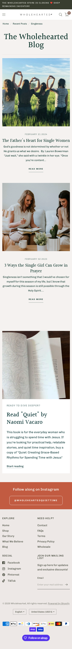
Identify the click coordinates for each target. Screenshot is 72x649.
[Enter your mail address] (66, 584)
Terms (41, 536)
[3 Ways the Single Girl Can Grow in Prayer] (36, 217)
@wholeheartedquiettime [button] (36, 500)
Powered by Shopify (59, 603)
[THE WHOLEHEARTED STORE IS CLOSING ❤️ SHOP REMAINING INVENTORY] (36, 4)
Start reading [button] (15, 466)
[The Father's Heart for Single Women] (36, 92)
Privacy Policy (46, 541)
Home (6, 23)
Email (40, 578)
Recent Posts (20, 23)
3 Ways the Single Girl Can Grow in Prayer (36, 268)
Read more (36, 169)
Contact (42, 525)
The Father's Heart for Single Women (36, 140)
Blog (5, 546)
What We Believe (12, 541)
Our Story (8, 536)
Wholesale (44, 546)
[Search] (60, 14)
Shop (5, 530)
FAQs (40, 530)
